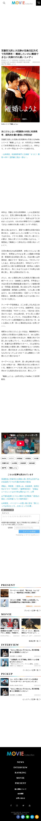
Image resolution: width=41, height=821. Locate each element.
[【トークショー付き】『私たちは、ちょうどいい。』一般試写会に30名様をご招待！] (5, 593)
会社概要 (20, 793)
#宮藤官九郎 (5, 62)
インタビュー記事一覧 (30, 670)
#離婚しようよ (11, 64)
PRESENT (20, 783)
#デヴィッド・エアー (27, 635)
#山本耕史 (13, 62)
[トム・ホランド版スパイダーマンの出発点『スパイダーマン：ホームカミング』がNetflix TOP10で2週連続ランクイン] (5, 682)
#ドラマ (9, 60)
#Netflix (3, 60)
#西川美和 (12, 695)
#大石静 (28, 60)
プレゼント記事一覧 (31, 610)
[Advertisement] (20, 26)
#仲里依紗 (15, 60)
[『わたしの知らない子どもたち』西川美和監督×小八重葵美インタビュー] (5, 692)
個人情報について (20, 789)
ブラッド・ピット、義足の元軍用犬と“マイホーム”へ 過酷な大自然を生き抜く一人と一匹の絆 (30, 632)
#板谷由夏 (26, 62)
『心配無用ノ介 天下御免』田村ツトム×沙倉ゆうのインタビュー (24, 661)
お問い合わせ (20, 798)
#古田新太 (22, 60)
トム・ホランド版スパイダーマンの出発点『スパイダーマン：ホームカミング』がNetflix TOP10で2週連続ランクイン (24, 680)
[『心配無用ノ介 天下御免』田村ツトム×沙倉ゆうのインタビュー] (5, 662)
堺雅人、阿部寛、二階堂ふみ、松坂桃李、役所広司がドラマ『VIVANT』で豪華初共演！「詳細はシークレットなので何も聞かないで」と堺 (20, 489)
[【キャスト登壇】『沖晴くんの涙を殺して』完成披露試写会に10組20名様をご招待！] (5, 603)
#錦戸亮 (3, 64)
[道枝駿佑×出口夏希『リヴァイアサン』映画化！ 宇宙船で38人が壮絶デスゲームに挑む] (10, 624)
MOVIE (20, 778)
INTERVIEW (20, 767)
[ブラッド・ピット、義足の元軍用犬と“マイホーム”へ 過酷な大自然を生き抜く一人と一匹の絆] (31, 624)
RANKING (20, 772)
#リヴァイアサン (5, 635)
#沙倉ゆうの (20, 665)
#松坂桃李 (19, 62)
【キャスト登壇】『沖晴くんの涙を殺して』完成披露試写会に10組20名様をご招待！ (24, 601)
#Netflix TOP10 (18, 685)
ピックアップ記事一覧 (30, 699)
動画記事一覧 (33, 641)
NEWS (20, 762)
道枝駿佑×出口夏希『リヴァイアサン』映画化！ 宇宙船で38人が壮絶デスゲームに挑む (10, 632)
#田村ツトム (13, 665)
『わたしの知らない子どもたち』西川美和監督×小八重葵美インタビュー (24, 690)
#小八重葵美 (18, 695)
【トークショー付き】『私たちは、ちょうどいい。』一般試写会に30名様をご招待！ (24, 591)
